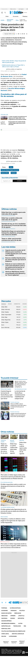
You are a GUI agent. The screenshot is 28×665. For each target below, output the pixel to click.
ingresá (25, 12)
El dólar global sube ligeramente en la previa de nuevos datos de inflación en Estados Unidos (14, 511)
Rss (25, 626)
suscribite (21, 12)
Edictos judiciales (18, 633)
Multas (3, 636)
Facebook (5, 602)
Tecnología (17, 626)
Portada (4, 608)
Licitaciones (13, 636)
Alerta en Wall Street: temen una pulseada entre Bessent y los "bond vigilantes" (15, 273)
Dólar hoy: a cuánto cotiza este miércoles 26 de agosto (12, 219)
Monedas (3, 303)
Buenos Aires (4, 173)
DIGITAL (6, 642)
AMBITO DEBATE (22, 642)
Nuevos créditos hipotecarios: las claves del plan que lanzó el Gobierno (15, 259)
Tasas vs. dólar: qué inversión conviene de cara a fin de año (11, 239)
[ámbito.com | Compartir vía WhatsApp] (16, 33)
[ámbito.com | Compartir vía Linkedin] (22, 33)
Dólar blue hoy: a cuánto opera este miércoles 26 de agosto (13, 213)
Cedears (24, 303)
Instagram (9, 602)
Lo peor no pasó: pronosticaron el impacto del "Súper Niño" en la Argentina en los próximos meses (17, 118)
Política (22, 610)
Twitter (2, 602)
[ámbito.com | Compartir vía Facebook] (18, 33)
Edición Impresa (6, 621)
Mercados (17, 613)
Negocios (4, 615)
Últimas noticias (15, 608)
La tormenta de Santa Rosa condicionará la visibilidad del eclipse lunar (20, 394)
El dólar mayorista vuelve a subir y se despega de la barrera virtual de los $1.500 (13, 486)
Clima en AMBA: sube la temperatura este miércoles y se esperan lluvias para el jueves (18, 406)
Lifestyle (21, 615)
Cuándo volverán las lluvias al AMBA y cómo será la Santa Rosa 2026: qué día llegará (18, 415)
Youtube (17, 602)
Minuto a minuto (5, 472)
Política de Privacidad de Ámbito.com (13, 631)
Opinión (12, 615)
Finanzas (25, 16)
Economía (15, 16)
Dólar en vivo (13, 9)
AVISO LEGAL (5, 633)
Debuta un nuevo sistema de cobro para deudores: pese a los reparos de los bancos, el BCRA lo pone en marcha (15, 266)
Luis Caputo (21, 9)
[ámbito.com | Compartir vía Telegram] (24, 33)
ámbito (2, 20)
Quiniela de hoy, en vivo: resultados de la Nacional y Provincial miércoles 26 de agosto (14, 225)
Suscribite (19, 180)
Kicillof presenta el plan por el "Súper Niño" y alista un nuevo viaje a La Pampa (13, 65)
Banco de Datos (6, 613)
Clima (17, 20)
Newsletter (23, 602)
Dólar (7, 16)
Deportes (21, 618)
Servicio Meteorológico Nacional (9, 170)
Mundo (12, 618)
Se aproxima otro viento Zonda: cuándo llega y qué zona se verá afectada (16, 123)
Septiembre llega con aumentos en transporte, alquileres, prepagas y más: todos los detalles (13, 233)
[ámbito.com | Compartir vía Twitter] (20, 33)
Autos (20, 623)
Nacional (4, 618)
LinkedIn (13, 602)
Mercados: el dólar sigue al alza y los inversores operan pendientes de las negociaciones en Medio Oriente (13, 476)
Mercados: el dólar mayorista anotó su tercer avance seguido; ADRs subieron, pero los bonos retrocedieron (14, 545)
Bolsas (10, 303)
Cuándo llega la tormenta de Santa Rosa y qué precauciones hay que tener (7, 394)
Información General (10, 20)
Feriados (13, 173)
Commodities (17, 303)
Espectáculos (5, 626)
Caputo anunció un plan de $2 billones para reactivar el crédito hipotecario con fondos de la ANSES (15, 252)
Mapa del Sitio (5, 628)
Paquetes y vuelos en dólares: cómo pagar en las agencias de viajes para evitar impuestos (13, 520)
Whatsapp (21, 602)
